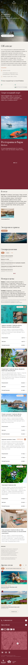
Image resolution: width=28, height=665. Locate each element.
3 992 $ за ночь (20, 466)
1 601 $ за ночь (20, 395)
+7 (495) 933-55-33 (7, 620)
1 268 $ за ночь (20, 307)
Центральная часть (15, 18)
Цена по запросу (19, 511)
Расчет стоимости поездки (7, 35)
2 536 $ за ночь (20, 439)
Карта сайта (3, 656)
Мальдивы (5, 18)
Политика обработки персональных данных (14, 656)
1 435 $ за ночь (20, 350)
